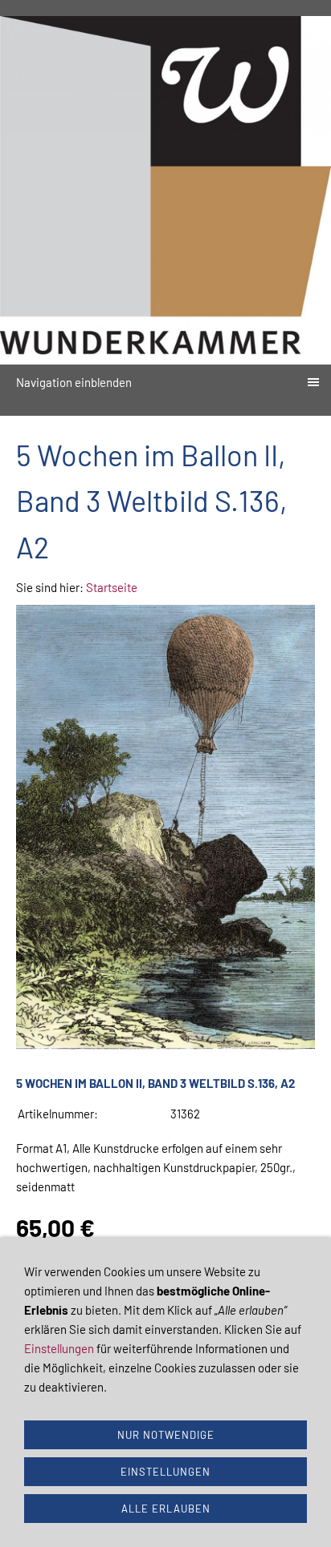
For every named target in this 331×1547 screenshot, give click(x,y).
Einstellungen (59, 1348)
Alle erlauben (165, 1508)
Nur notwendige (166, 1434)
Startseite (111, 587)
